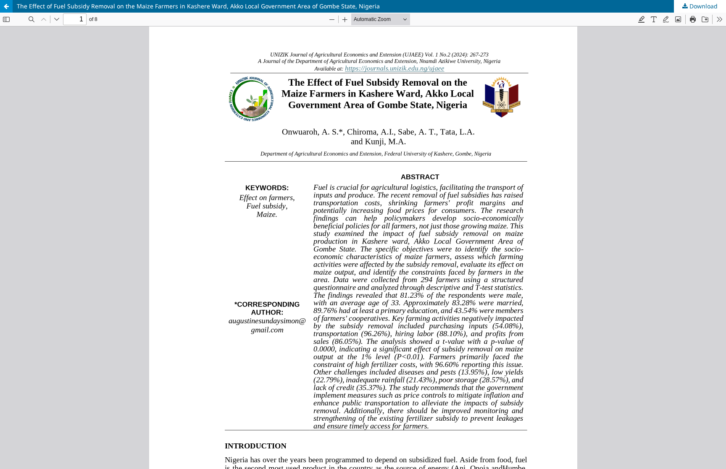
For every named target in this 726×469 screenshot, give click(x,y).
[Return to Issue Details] (6, 6)
